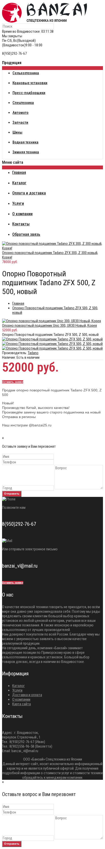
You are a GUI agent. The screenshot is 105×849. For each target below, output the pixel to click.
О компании (21, 699)
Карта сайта (21, 704)
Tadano (33, 353)
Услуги (17, 690)
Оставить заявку (12, 382)
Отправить (11, 493)
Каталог (18, 685)
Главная (18, 303)
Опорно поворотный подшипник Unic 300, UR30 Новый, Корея (49, 325)
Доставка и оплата (27, 695)
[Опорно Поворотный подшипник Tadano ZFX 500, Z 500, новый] (52, 339)
